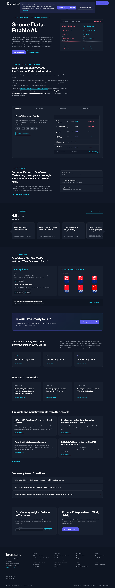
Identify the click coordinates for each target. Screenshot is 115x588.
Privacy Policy (77, 585)
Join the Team (98, 558)
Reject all (72, 7)
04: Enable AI (86, 108)
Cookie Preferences (96, 585)
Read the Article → (19, 432)
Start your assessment (90, 322)
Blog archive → (16, 461)
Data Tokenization (37, 560)
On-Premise (36, 566)
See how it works (34, 52)
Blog (77, 558)
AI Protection (36, 564)
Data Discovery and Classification (41, 558)
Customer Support (100, 564)
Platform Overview (38, 555)
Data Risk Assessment (82, 566)
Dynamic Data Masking (39, 562)
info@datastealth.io (11, 568)
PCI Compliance (58, 564)
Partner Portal (10, 578)
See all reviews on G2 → (95, 212)
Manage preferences (85, 7)
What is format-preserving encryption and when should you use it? (57, 487)
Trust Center (105, 585)
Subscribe (48, 530)
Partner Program (10, 576)
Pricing (96, 562)
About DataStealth (100, 555)
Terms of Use (86, 585)
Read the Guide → (18, 363)
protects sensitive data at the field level (34, 89)
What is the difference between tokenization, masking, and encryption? (57, 480)
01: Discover (17, 108)
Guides (78, 562)
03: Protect (62, 108)
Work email (19, 527)
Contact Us (98, 560)
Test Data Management (60, 560)
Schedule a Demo (18, 52)
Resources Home (81, 555)
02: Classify (39, 108)
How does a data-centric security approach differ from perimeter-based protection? (57, 494)
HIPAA (56, 566)
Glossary (78, 564)
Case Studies (79, 560)
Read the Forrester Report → (20, 194)
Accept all (62, 7)
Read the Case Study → (20, 397)
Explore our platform (23, 133)
